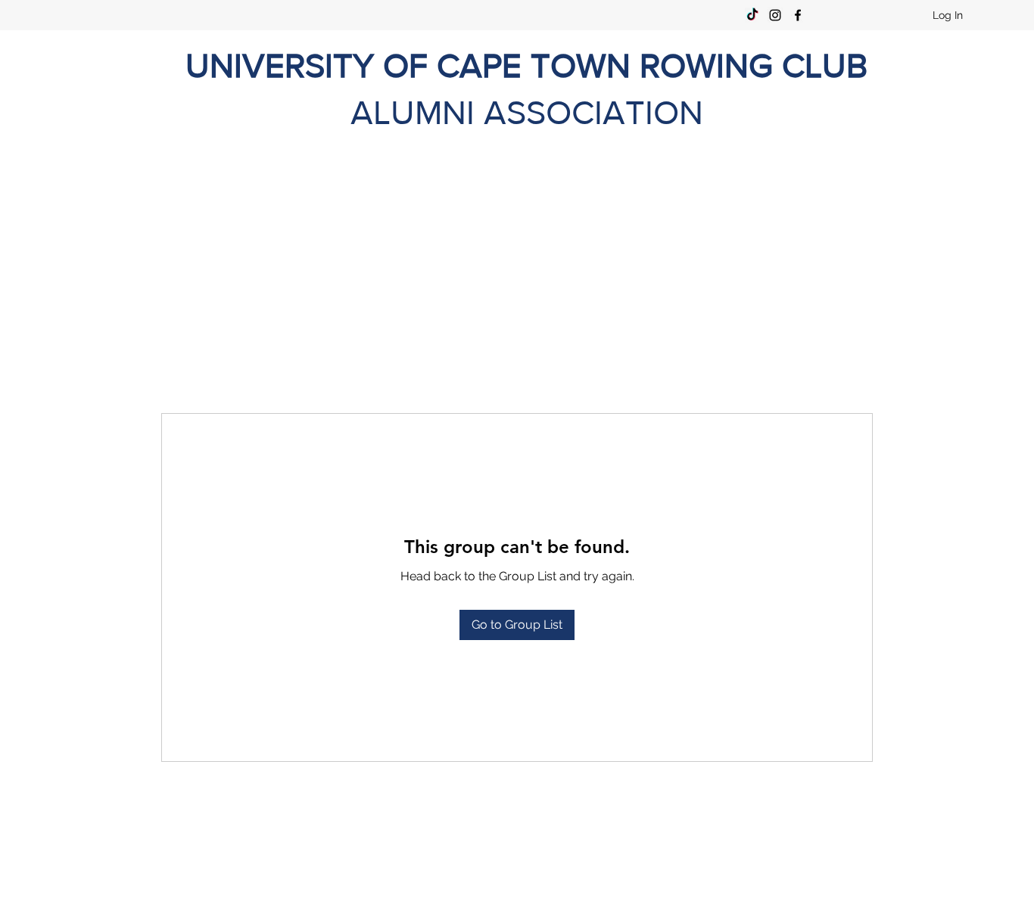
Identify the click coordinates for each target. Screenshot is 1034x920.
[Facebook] (797, 15)
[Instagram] (775, 15)
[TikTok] (752, 15)
